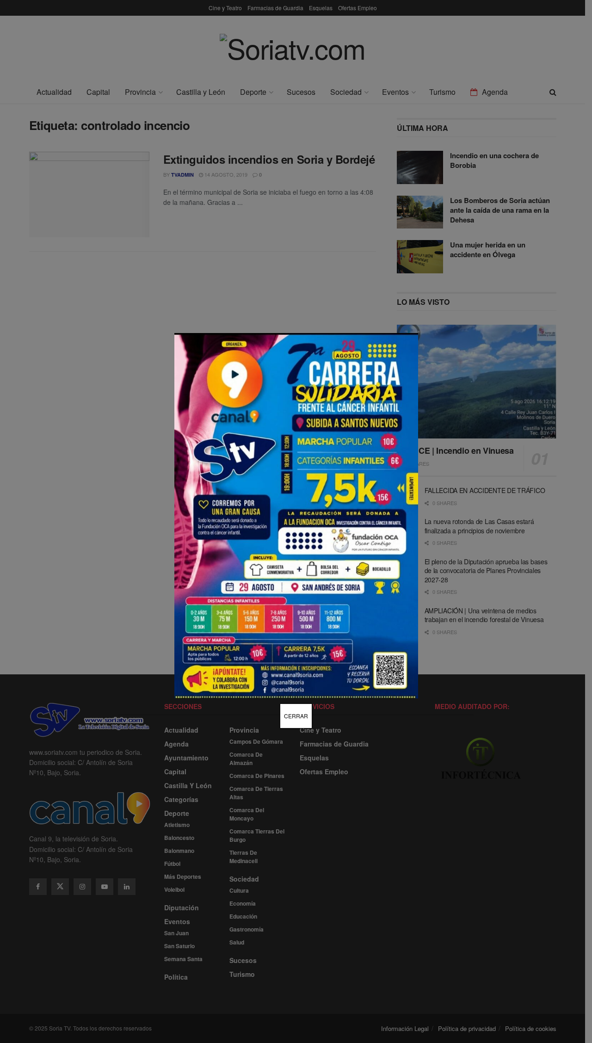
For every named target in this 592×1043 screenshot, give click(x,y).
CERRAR (296, 716)
